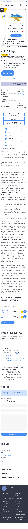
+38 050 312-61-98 (5, 461)
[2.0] (8, 401)
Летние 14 (5, 492)
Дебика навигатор (19, 517)
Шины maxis (18, 496)
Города (12, 487)
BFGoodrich (20, 93)
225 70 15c (17, 501)
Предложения (12, 489)
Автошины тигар (7, 512)
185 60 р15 (17, 503)
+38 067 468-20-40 (5, 460)
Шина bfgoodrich (7, 517)
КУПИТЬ (9, 73)
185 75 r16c (5, 503)
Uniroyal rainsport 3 (19, 504)
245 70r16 (5, 519)
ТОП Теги (17, 487)
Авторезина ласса (19, 512)
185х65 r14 (17, 516)
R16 (18, 102)
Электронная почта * (6, 408)
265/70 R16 (20, 96)
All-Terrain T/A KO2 (21, 95)
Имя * (2, 403)
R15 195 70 (5, 501)
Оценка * (3, 401)
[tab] (13, 129)
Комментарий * (5, 413)
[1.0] (7, 401)
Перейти (16, 35)
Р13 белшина (18, 500)
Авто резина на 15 (7, 496)
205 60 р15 (17, 506)
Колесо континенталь (20, 514)
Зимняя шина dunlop (19, 492)
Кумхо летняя (6, 500)
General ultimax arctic (8, 498)
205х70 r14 (5, 516)
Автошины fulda (18, 511)
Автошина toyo (6, 504)
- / (15, 63)
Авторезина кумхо (7, 511)
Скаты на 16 (6, 506)
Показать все (7, 322)
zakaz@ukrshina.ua (6, 455)
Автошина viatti (18, 519)
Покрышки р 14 (18, 498)
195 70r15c (5, 514)
